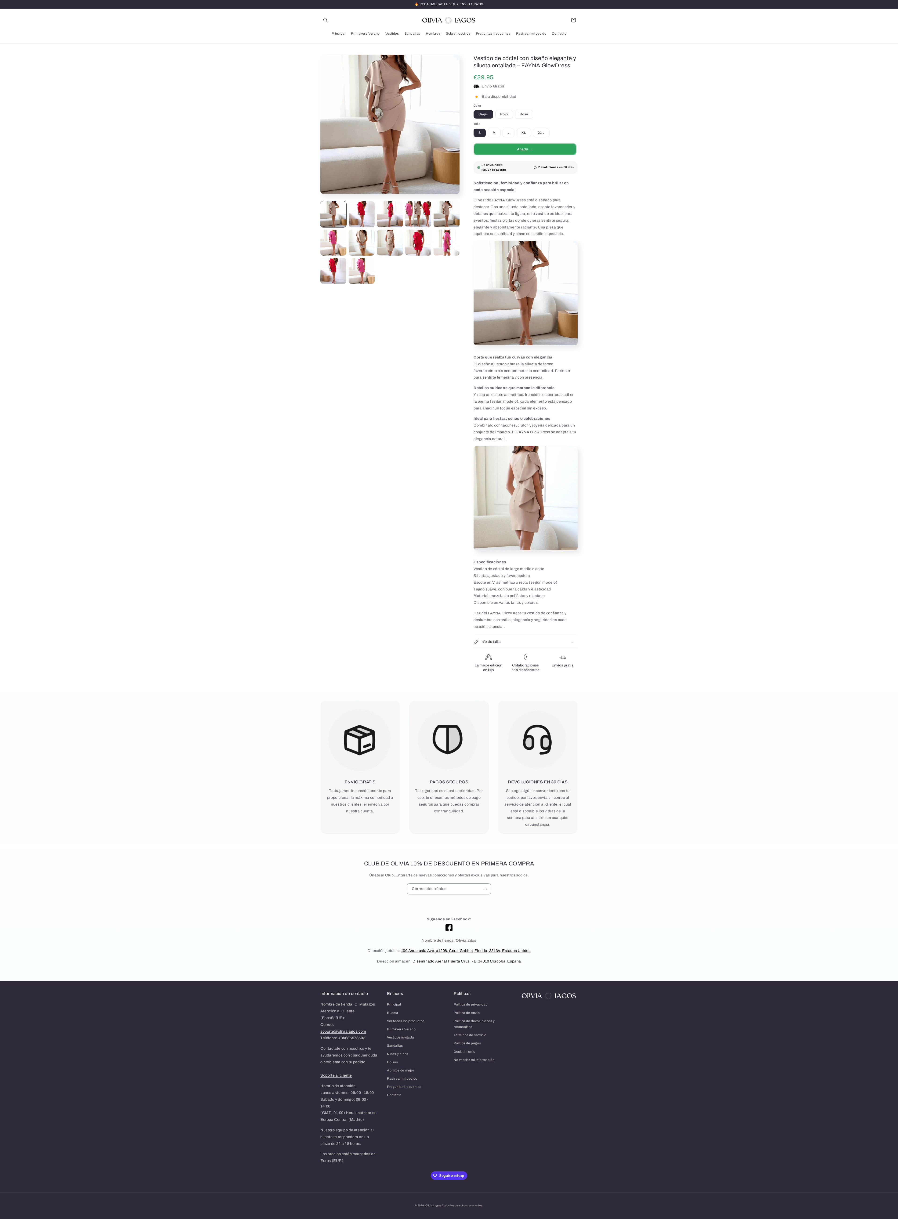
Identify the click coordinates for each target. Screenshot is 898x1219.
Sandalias (395, 1045)
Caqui (483, 114)
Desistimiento (464, 1051)
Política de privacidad (471, 1004)
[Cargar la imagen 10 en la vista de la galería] (447, 243)
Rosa (524, 114)
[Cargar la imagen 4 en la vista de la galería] (418, 214)
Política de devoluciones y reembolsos (474, 1024)
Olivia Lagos (433, 1205)
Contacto (394, 1095)
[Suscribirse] (486, 888)
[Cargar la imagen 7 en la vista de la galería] (362, 243)
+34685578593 (351, 1038)
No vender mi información (474, 1060)
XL (523, 132)
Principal (394, 1004)
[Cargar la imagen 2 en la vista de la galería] (362, 214)
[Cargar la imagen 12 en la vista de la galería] (362, 271)
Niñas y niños (397, 1054)
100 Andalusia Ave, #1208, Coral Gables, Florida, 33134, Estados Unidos (466, 951)
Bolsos (392, 1062)
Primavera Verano (401, 1029)
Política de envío (467, 1013)
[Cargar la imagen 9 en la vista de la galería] (418, 243)
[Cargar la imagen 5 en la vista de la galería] (447, 214)
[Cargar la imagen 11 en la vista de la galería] (333, 271)
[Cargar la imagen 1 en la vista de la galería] (333, 214)
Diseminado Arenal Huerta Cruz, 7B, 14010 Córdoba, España (467, 961)
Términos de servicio (470, 1035)
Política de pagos (467, 1043)
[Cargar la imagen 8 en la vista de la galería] (390, 243)
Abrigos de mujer (400, 1070)
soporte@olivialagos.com (343, 1031)
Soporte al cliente (336, 1075)
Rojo (504, 114)
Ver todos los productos (405, 1021)
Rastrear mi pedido (402, 1078)
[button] (325, 20)
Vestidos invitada (400, 1037)
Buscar (392, 1013)
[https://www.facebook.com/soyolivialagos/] (449, 927)
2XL (541, 132)
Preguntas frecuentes (404, 1087)
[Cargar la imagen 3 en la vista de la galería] (390, 214)
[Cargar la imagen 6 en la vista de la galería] (333, 243)
